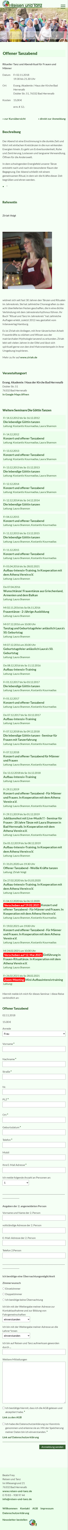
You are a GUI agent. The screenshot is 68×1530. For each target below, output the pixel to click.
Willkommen (9, 1508)
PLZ (5, 1099)
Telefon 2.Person (11, 1250)
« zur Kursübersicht (14, 118)
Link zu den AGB (12, 1417)
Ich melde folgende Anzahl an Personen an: (26, 1177)
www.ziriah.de (28, 357)
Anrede (6, 1028)
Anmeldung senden (52, 1446)
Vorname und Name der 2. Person (21, 1212)
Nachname (9, 1059)
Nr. (4, 1086)
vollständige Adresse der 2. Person (21, 1225)
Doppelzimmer (13, 1294)
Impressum (46, 1508)
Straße (7, 1071)
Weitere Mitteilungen (14, 1359)
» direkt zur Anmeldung (52, 118)
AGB (35, 1508)
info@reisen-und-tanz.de (17, 1499)
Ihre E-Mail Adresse (14, 1164)
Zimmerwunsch (11, 1282)
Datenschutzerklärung (15, 1513)
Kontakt (25, 1508)
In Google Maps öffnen (15, 394)
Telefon (7, 1139)
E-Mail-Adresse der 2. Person (19, 1237)
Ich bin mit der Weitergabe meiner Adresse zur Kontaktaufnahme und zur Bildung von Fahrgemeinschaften (28, 1310)
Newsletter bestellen (15, 1519)
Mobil (5, 1152)
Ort (5, 1114)
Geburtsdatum (11, 1127)
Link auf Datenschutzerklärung (20, 1437)
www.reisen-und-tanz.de (17, 1491)
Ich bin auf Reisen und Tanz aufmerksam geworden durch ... (30, 1345)
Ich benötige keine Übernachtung (24, 1299)
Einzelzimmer (12, 1288)
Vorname (8, 1043)
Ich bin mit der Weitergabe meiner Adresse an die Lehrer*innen (30, 1328)
